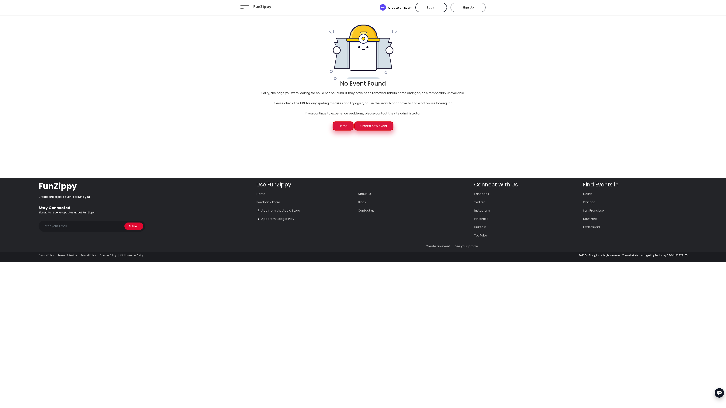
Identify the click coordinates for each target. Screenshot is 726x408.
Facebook (481, 194)
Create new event (373, 126)
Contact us (366, 210)
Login (431, 7)
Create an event (438, 246)
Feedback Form (268, 202)
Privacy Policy (46, 255)
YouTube (480, 235)
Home (343, 126)
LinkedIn (480, 227)
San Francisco (593, 210)
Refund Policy (88, 255)
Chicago (589, 202)
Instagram (482, 210)
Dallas (587, 194)
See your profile (466, 246)
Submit (134, 226)
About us (364, 194)
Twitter (479, 202)
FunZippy (262, 6)
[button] (244, 6)
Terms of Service (67, 255)
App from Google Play (277, 219)
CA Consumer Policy (131, 255)
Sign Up (468, 7)
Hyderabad (591, 227)
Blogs (362, 202)
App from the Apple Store (280, 210)
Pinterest (481, 219)
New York (590, 219)
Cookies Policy (108, 255)
